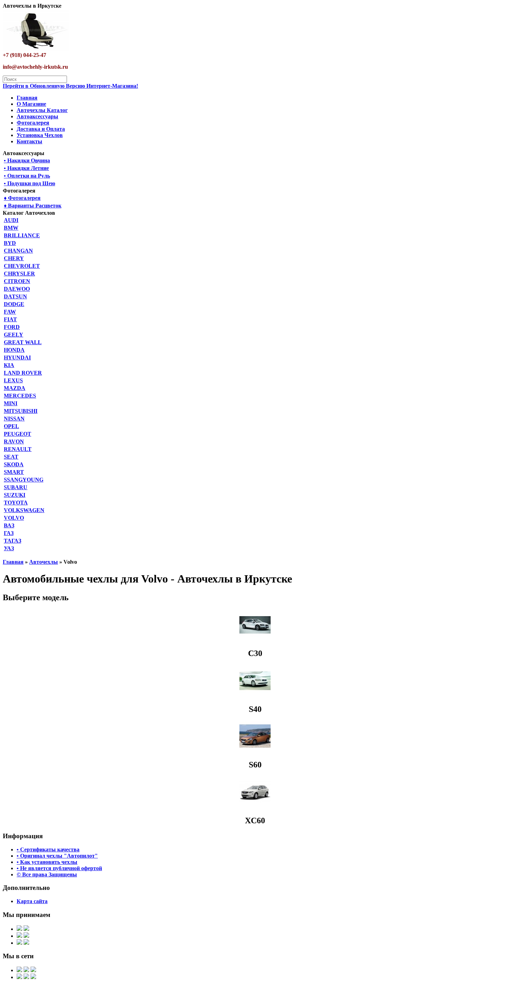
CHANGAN (18, 251)
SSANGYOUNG (23, 480)
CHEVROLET (22, 266)
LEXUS (13, 380)
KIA (9, 365)
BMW (11, 228)
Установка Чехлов (40, 135)
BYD (10, 243)
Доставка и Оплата (41, 129)
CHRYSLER (19, 274)
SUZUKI (14, 495)
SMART (14, 472)
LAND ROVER (23, 373)
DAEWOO (17, 289)
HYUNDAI (17, 357)
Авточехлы (43, 562)
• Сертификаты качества (48, 849)
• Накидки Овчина (27, 160)
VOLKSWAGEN (24, 510)
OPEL (11, 426)
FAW (10, 312)
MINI (10, 403)
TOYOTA (16, 502)
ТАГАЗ (12, 541)
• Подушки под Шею (29, 183)
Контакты (29, 141)
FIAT (10, 319)
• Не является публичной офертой (59, 868)
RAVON (14, 441)
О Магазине (31, 104)
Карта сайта (32, 901)
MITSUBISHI (20, 411)
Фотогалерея (33, 123)
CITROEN (17, 281)
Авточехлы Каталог (42, 110)
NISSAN (14, 419)
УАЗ (9, 548)
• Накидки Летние (26, 168)
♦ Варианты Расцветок (32, 206)
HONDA (14, 350)
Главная (27, 98)
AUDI (11, 220)
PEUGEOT (17, 434)
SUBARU (15, 487)
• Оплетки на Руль (27, 176)
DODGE (14, 304)
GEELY (13, 335)
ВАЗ (9, 525)
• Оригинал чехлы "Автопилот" (57, 856)
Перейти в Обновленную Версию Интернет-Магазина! (70, 86)
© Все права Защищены (47, 874)
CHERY (14, 258)
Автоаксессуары (37, 116)
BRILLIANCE (22, 235)
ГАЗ (9, 533)
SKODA (14, 464)
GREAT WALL (23, 342)
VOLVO (14, 518)
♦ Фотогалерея (22, 198)
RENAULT (18, 449)
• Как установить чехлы (47, 862)
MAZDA (14, 388)
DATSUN (15, 296)
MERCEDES (20, 396)
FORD (12, 327)
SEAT (11, 457)
